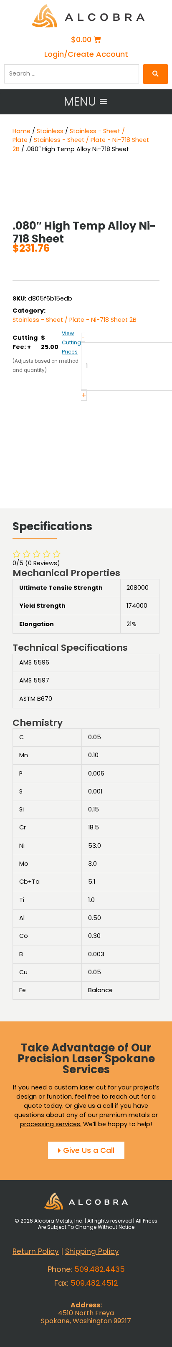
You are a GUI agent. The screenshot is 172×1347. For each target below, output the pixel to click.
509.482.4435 (99, 1269)
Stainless (50, 131)
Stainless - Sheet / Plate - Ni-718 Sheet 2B (75, 320)
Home (21, 131)
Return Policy (36, 1251)
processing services (50, 1124)
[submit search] (155, 74)
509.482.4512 (94, 1283)
